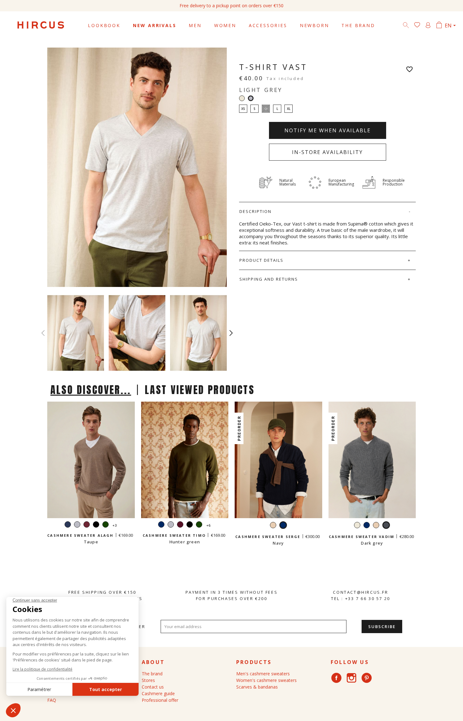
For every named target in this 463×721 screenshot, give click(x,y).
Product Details (261, 260)
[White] (242, 98)
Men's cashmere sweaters (263, 674)
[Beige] (273, 526)
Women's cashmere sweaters (266, 680)
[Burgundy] (86, 525)
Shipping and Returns (268, 279)
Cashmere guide (158, 693)
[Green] (105, 525)
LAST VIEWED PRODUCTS (199, 390)
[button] (231, 333)
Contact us (153, 687)
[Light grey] (77, 525)
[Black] (96, 525)
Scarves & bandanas (257, 687)
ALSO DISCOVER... (90, 390)
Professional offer (160, 700)
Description (255, 211)
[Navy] (68, 525)
